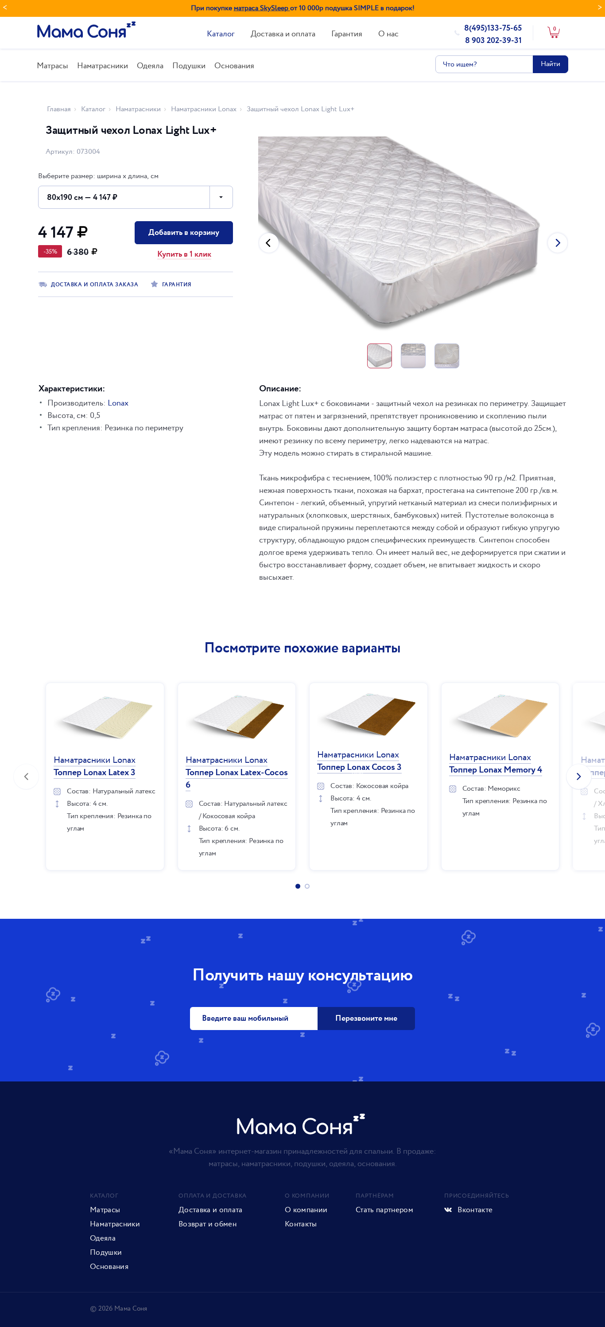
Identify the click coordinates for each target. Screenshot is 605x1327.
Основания (234, 65)
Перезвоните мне (366, 1018)
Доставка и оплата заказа (95, 285)
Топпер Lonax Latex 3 (95, 766)
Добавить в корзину (183, 232)
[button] (269, 243)
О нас (388, 33)
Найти (550, 64)
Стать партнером (384, 1210)
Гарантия (346, 33)
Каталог (221, 33)
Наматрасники (102, 65)
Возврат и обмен (207, 1224)
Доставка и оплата (283, 33)
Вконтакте (474, 1210)
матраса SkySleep (262, 8)
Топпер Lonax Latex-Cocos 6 (237, 773)
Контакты (301, 1224)
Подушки (189, 65)
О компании (306, 1210)
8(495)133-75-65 (493, 28)
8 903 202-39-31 (493, 41)
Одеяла (150, 65)
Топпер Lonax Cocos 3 (359, 761)
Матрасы (52, 65)
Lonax (118, 403)
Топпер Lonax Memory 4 (495, 764)
